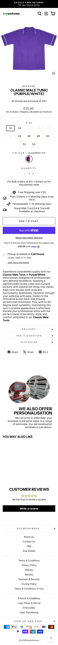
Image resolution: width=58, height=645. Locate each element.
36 (29, 128)
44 (19, 136)
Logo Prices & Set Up (29, 603)
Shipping (24, 112)
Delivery (29, 329)
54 (33, 144)
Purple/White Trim (29, 159)
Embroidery (29, 607)
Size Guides (29, 550)
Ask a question (29, 335)
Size (29, 123)
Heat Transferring (29, 612)
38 (38, 128)
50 (47, 136)
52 (24, 144)
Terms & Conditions (29, 560)
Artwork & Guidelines (29, 598)
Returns (29, 574)
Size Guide (29, 342)
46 (29, 136)
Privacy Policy (29, 565)
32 (10, 128)
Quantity (28, 168)
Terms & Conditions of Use (29, 588)
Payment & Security (29, 579)
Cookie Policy (29, 584)
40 (47, 128)
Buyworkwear (28, 528)
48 (38, 136)
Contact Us (29, 541)
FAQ (29, 546)
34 (19, 128)
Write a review (29, 508)
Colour (29, 153)
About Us (29, 536)
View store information (18, 262)
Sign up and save (28, 621)
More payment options (29, 237)
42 (10, 136)
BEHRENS (29, 86)
